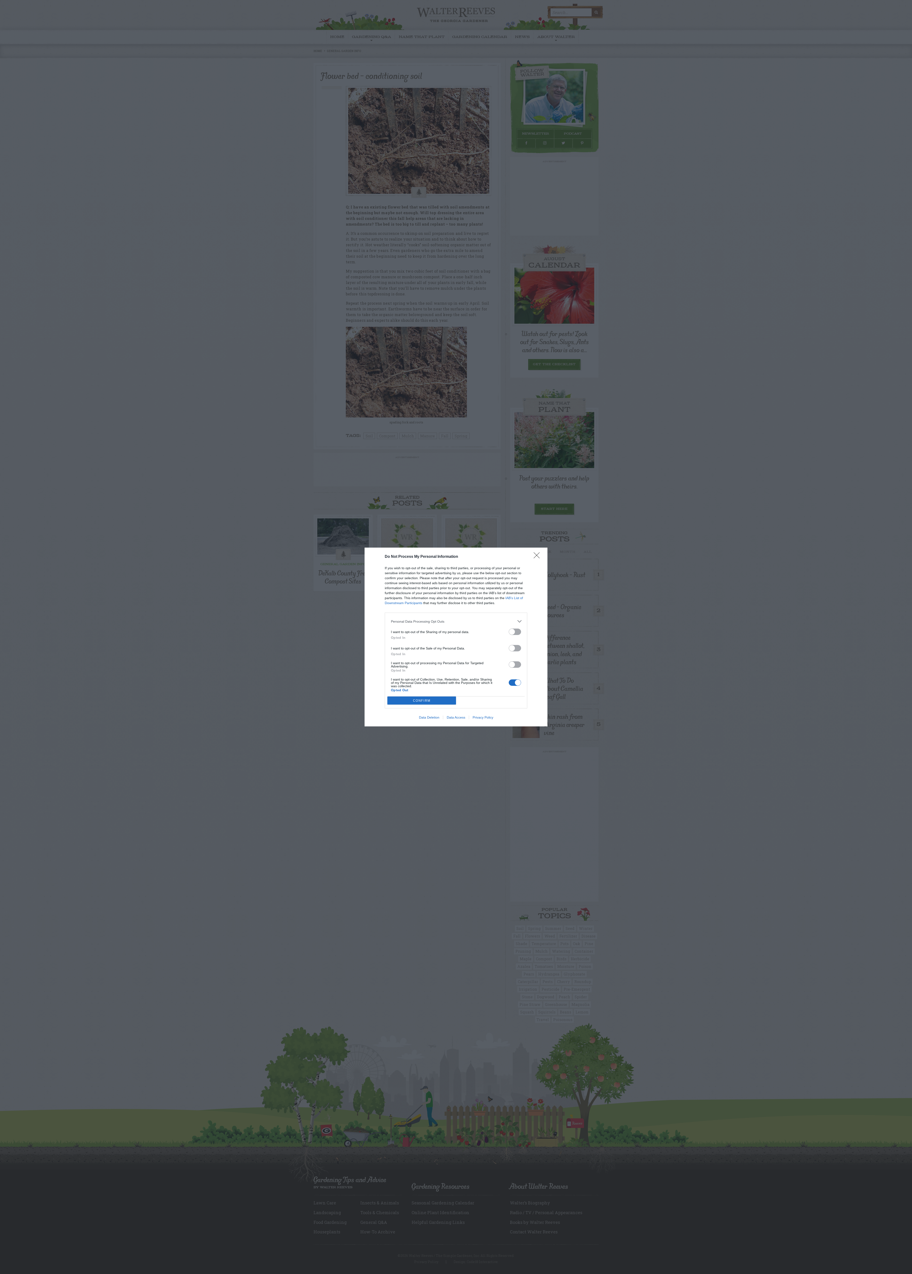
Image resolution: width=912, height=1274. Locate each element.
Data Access (456, 717)
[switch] (515, 632)
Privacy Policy (483, 717)
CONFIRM (422, 700)
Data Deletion (429, 717)
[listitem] (456, 621)
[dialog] (456, 637)
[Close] (538, 556)
